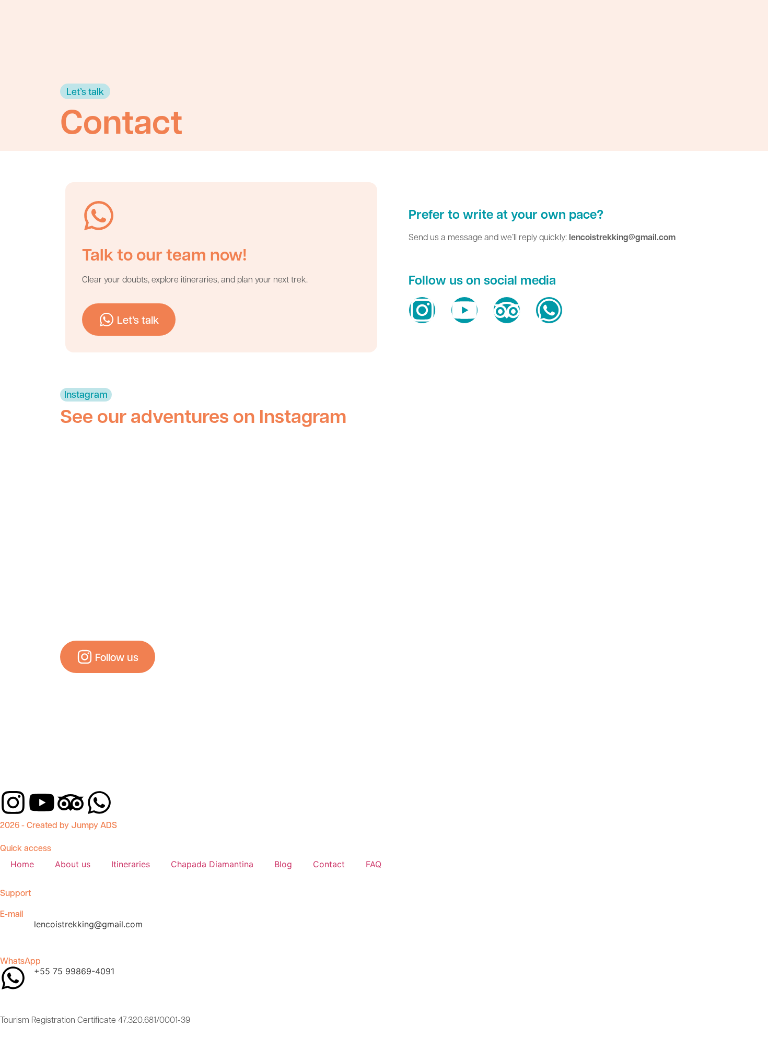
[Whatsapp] (549, 310)
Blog (283, 864)
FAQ (373, 864)
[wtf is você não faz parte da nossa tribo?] (656, 491)
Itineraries (130, 864)
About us (72, 864)
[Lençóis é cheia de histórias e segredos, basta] (547, 491)
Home (22, 864)
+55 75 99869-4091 (74, 971)
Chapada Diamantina (212, 864)
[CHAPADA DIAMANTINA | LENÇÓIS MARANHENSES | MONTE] (438, 491)
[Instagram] (422, 310)
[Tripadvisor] (506, 310)
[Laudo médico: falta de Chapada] (220, 574)
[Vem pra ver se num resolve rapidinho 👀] (329, 574)
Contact (329, 864)
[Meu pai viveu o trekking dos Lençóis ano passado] (329, 491)
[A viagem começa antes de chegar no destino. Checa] (112, 574)
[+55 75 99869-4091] (13, 978)
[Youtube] (464, 310)
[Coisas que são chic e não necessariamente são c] (112, 491)
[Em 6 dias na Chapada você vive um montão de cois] (220, 491)
